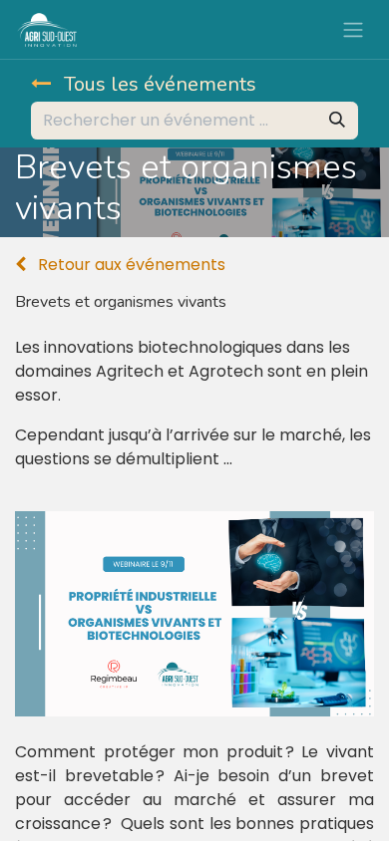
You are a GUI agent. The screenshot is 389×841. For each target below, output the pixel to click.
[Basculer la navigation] (353, 29)
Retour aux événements (129, 264)
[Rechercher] (337, 121)
